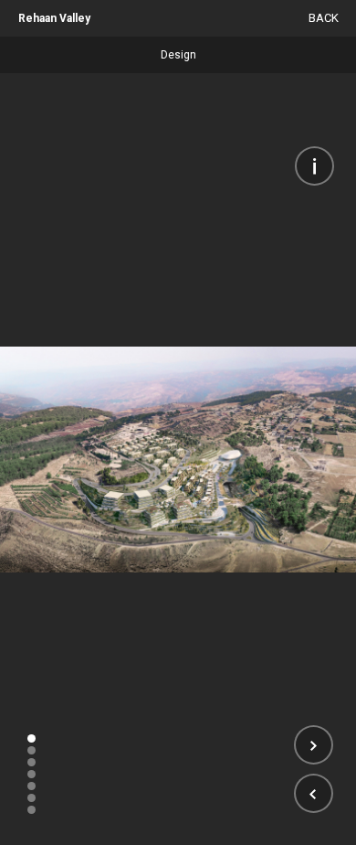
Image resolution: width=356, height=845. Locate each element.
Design (178, 54)
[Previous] (313, 793)
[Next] (313, 745)
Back (324, 18)
